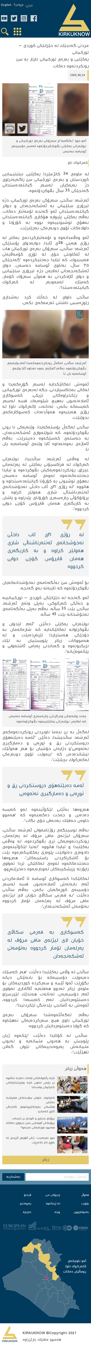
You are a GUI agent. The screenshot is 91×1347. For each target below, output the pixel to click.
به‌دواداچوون (81, 1212)
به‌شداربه (13, 1176)
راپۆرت (85, 1204)
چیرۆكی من (52, 1195)
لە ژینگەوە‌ (53, 1204)
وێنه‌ (57, 1212)
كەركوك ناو (78, 163)
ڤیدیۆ (27, 1195)
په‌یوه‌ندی (25, 1204)
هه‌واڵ (85, 1195)
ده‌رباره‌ (27, 1212)
